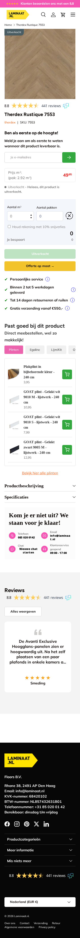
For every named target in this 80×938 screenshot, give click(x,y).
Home (8, 24)
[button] (63, 15)
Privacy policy (47, 927)
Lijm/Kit (56, 350)
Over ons (9, 923)
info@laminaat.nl (60, 537)
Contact (24, 923)
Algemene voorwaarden (19, 927)
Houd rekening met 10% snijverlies (38, 227)
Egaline (35, 350)
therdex (10, 122)
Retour (56, 923)
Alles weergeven (23, 611)
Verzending (41, 923)
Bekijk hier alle (40, 473)
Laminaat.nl (21, 916)
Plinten (14, 350)
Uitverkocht (40, 254)
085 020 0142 (26, 537)
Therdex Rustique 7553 (30, 24)
